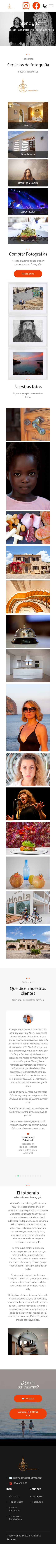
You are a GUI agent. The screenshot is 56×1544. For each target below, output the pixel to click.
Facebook (38, 1502)
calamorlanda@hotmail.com (27, 1478)
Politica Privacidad (14, 1509)
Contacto (14, 1496)
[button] (15, 1176)
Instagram (38, 1496)
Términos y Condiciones (15, 1517)
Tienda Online (16, 1502)
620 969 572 (20, 1483)
